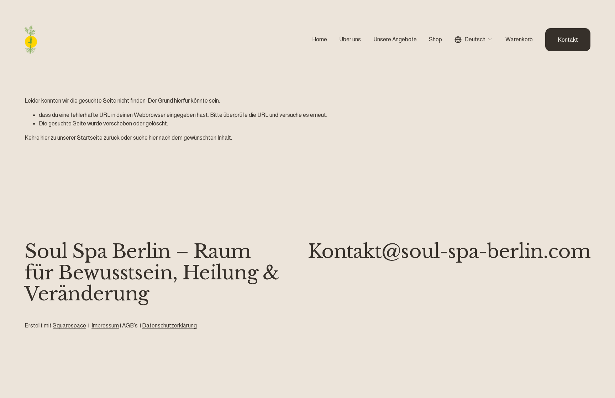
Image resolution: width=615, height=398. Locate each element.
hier (45, 138)
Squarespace (69, 325)
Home (319, 39)
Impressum (105, 325)
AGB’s (130, 325)
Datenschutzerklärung (169, 325)
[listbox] (473, 40)
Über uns (350, 39)
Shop (435, 39)
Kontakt (568, 40)
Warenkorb (519, 39)
